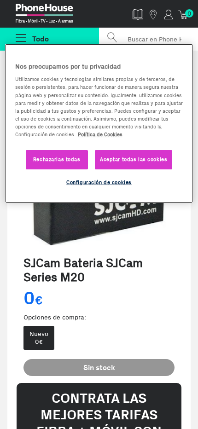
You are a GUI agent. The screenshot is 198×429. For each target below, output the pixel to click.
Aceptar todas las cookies (133, 159)
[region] (99, 123)
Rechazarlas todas (57, 159)
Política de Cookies (100, 134)
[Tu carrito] (183, 14)
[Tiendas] (153, 14)
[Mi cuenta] (168, 14)
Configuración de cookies (99, 182)
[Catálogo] (138, 14)
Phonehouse (53, 16)
